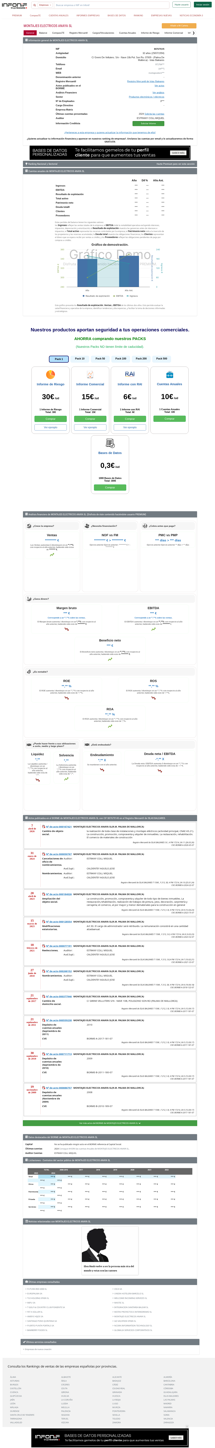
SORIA (166, 1414)
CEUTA (64, 1388)
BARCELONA (169, 1380)
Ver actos (159, 85)
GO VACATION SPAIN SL (125, 1321)
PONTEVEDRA (118, 1411)
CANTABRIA (169, 1384)
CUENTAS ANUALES (58, 15)
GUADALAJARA (170, 1392)
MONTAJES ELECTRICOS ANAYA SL (130, 1316)
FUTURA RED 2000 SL (37, 1289)
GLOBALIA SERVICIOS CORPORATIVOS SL (133, 1330)
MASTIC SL (119, 1302)
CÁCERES (65, 1384)
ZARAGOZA (169, 1422)
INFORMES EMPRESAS (88, 15)
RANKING (138, 15)
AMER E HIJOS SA (35, 1316)
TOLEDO (116, 1418)
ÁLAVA (13, 1377)
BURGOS (14, 1384)
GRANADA (117, 1392)
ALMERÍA (168, 1377)
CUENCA (14, 1392)
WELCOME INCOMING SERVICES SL (130, 1298)
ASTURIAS (14, 1380)
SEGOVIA (65, 1414)
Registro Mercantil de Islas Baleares (145, 81)
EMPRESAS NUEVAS (161, 15)
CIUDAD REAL (118, 1388)
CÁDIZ (115, 1384)
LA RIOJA (116, 1399)
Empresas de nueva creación (38, 1349)
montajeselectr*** (156, 73)
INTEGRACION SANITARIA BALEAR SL (131, 1307)
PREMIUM (17, 15)
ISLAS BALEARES (171, 1396)
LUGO (115, 1403)
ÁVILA (64, 1380)
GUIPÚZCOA (16, 1396)
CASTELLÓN (15, 1388)
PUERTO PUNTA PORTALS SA (40, 1325)
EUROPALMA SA (34, 1293)
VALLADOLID (16, 1422)
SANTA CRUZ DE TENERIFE (22, 1414)
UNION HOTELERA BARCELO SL (129, 1293)
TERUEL (64, 1418)
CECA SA (118, 1289)
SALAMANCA (169, 1411)
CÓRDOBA (168, 1388)
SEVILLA (116, 1414)
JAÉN (12, 1399)
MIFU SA (31, 1302)
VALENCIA (168, 1418)
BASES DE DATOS (117, 15)
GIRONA (65, 1392)
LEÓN (12, 1403)
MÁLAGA (14, 1407)
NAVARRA (168, 1407)
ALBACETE (66, 1377)
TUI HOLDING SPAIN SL (38, 1298)
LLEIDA (64, 1403)
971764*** (159, 64)
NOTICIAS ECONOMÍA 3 (191, 15)
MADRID (167, 1403)
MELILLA (65, 1407)
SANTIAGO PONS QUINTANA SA (42, 1321)
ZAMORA (116, 1422)
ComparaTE (35, 15)
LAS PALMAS (169, 1399)
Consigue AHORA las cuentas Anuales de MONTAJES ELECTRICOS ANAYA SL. (94, 1148)
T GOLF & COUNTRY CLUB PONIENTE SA (46, 1307)
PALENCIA (66, 1411)
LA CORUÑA (67, 1399)
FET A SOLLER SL (35, 1311)
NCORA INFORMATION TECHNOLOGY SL (133, 1325)
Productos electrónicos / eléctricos (146, 96)
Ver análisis (158, 92)
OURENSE (14, 1411)
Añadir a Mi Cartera (179, 25)
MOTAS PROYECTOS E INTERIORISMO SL (133, 1311)
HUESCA (116, 1396)
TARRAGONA (16, 1418)
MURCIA (116, 1407)
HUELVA (65, 1396)
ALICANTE (117, 1377)
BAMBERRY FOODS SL (37, 1330)
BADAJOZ (116, 1380)
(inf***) (161, 69)
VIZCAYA (65, 1422)
